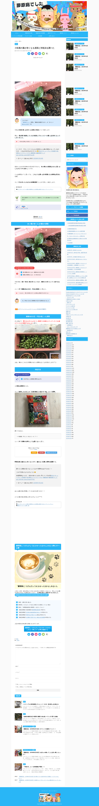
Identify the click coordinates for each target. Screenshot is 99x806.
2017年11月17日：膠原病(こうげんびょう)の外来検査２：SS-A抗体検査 (77, 268)
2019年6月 (68, 403)
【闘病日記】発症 (28, 33)
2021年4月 (68, 360)
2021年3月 (68, 362)
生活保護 (40, 35)
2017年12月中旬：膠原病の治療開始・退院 (77, 280)
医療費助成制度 (36, 610)
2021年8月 (68, 352)
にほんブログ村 (24, 208)
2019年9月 (68, 397)
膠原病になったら (75, 33)
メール (17, 672)
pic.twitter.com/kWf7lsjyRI (25, 155)
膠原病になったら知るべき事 (77, 219)
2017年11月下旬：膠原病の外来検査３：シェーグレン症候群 (77, 272)
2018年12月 (69, 415)
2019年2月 (68, 411)
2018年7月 (68, 424)
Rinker (35, 449)
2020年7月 (68, 378)
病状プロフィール (51, 33)
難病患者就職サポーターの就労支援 (77, 231)
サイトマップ (44, 790)
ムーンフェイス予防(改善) (16, 35)
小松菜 (17, 640)
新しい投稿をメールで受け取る (24, 686)
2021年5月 (68, 358)
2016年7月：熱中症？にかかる (74, 250)
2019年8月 (68, 399)
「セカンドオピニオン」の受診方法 (76, 236)
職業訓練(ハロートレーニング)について (77, 233)
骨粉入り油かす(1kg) (33, 448)
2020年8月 (68, 376)
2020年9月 (68, 374)
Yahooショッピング (51, 452)
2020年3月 (68, 385)
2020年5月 (68, 381)
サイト (17, 678)
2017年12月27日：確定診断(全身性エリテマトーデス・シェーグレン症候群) (77, 283)
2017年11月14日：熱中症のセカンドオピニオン (77, 260)
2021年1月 (68, 366)
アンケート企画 (28, 35)
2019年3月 (68, 409)
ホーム (16, 33)
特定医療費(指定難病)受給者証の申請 (76, 223)
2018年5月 (68, 428)
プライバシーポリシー (53, 790)
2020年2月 (68, 387)
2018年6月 (68, 426)
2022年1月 (68, 343)
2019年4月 (68, 407)
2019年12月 (69, 391)
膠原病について (63, 33)
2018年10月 (69, 418)
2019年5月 (68, 405)
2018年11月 (69, 417)
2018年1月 (68, 436)
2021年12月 (69, 344)
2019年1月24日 (38, 483)
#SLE (40, 151)
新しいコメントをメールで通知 (24, 684)
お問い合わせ (52, 35)
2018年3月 (68, 432)
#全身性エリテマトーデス (34, 477)
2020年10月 (69, 372)
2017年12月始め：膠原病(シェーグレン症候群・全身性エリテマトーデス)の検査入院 (77, 276)
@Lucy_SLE (25, 124)
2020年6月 (68, 380)
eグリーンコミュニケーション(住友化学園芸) (32, 309)
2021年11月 (69, 346)
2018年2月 (68, 434)
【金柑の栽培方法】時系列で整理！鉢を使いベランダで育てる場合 (40, 716)
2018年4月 (68, 430)
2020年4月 (68, 383)
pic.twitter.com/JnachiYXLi (25, 479)
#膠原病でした (40, 153)
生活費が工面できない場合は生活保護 (35, 617)
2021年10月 (69, 348)
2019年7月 (68, 401)
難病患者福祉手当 (72, 228)
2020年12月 (69, 368)
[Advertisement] (38, 68)
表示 (40, 216)
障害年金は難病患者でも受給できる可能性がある (77, 239)
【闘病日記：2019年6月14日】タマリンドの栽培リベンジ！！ (39, 729)
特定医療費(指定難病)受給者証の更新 (77, 225)
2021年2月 (68, 364)
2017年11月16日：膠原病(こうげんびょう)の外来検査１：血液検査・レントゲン (77, 264)
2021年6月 (68, 356)
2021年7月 (68, 354)
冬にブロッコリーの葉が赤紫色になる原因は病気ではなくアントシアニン (35, 189)
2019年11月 (69, 393)
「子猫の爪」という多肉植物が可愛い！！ (34, 766)
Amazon (34, 452)
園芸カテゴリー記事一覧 (23, 505)
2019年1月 (68, 413)
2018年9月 (68, 420)
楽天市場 (41, 452)
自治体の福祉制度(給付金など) (33, 612)
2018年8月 (68, 422)
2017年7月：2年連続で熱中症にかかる (76, 256)
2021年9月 (68, 350)
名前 (17, 666)
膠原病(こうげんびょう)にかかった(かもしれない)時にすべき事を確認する (38, 628)
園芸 (17, 638)
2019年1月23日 (38, 158)
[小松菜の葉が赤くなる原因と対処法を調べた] (39, 53)
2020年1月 (68, 389)
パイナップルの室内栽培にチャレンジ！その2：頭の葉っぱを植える (41, 704)
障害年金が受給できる (31, 615)
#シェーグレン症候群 (49, 151)
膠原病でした (26, 122)
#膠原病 (33, 153)
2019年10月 (69, 395)
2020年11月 (69, 370)
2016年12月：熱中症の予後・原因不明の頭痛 (77, 253)
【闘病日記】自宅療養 (40, 33)
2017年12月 (69, 438)
